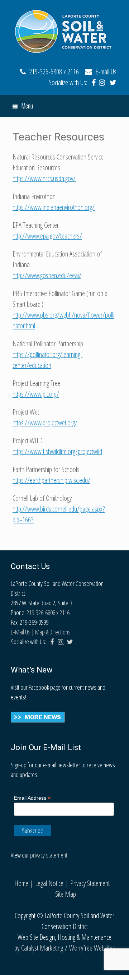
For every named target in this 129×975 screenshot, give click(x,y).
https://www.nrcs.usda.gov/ (44, 178)
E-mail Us (104, 72)
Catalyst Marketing (42, 948)
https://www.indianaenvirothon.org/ (54, 207)
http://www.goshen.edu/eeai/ (47, 275)
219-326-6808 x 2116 (52, 72)
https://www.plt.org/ (36, 394)
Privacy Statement (90, 883)
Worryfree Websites (92, 948)
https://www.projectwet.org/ (45, 423)
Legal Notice (49, 883)
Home (21, 883)
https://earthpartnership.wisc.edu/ (51, 480)
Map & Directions (53, 632)
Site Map (65, 894)
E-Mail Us (20, 632)
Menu (27, 105)
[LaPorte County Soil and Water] (64, 31)
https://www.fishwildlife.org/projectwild (57, 451)
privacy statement (48, 855)
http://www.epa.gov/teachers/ (47, 236)
